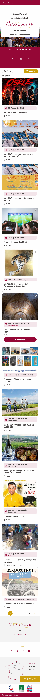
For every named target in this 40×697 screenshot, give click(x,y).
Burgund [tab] (32, 667)
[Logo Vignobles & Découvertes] (21, 688)
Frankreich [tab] (32, 664)
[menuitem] (20, 14)
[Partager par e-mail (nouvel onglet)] (21, 59)
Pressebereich (8, 3)
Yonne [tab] (31, 670)
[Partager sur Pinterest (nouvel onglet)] (16, 59)
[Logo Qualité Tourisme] (11, 688)
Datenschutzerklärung (10, 695)
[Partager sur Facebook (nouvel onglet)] (12, 59)
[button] (27, 58)
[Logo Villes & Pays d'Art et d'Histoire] (29, 688)
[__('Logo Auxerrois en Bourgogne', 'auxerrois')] (20, 625)
